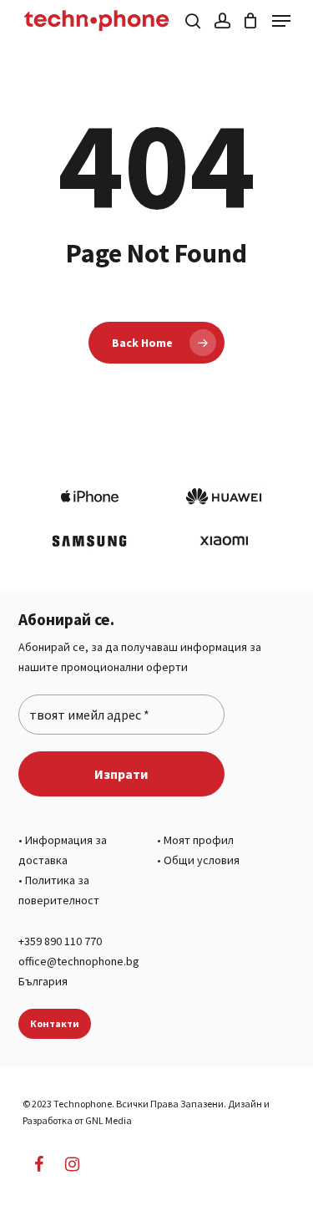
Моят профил (199, 839)
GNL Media (108, 1120)
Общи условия (202, 860)
